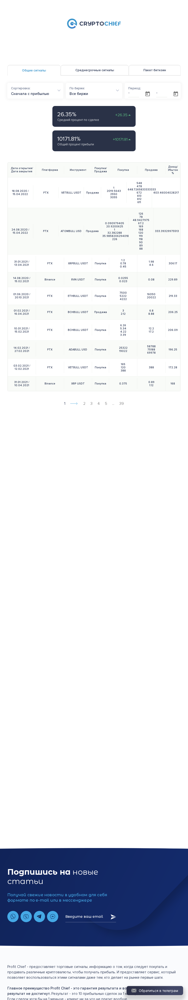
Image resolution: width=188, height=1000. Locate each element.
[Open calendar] (148, 94)
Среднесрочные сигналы (94, 70)
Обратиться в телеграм (158, 990)
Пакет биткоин (154, 70)
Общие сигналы (34, 70)
